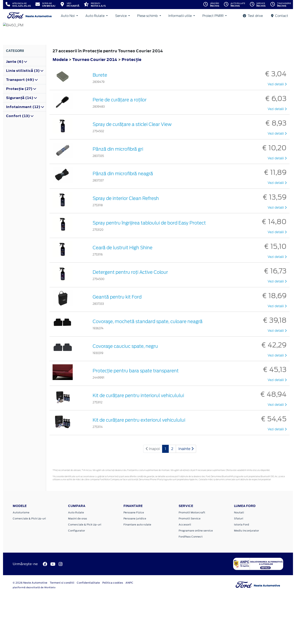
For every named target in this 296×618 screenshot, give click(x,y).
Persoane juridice (134, 518)
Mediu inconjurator (246, 531)
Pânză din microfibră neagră (123, 173)
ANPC (129, 583)
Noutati (239, 512)
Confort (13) (18, 115)
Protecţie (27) (19, 88)
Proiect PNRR (213, 16)
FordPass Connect (191, 537)
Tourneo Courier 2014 (94, 59)
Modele (60, 59)
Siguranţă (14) (20, 97)
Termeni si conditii (62, 583)
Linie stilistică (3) (23, 70)
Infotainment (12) (23, 106)
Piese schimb (147, 16)
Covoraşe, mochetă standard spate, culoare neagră (148, 321)
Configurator (76, 531)
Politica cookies (112, 583)
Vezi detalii (276, 84)
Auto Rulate (95, 16)
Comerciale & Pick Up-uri (29, 518)
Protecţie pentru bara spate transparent (136, 370)
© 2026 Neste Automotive (30, 583)
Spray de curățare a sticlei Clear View (132, 124)
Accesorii (185, 524)
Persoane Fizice (133, 512)
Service (121, 16)
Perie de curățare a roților (120, 99)
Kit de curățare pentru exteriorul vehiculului (139, 420)
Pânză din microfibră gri (118, 149)
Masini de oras (77, 518)
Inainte (184, 449)
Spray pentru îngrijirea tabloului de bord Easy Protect (149, 223)
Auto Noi (68, 16)
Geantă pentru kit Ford (117, 297)
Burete (100, 75)
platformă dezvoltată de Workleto (34, 587)
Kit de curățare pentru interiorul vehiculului (138, 395)
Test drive (255, 16)
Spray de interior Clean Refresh (126, 198)
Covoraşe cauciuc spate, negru (125, 346)
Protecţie (131, 59)
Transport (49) (20, 79)
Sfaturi (238, 518)
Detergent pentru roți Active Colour (130, 272)
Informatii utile (180, 16)
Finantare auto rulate (137, 524)
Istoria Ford (241, 524)
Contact (281, 16)
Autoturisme (21, 512)
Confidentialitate (88, 583)
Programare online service (196, 531)
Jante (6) (15, 61)
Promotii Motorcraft (192, 512)
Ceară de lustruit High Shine (122, 247)
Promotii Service (190, 518)
